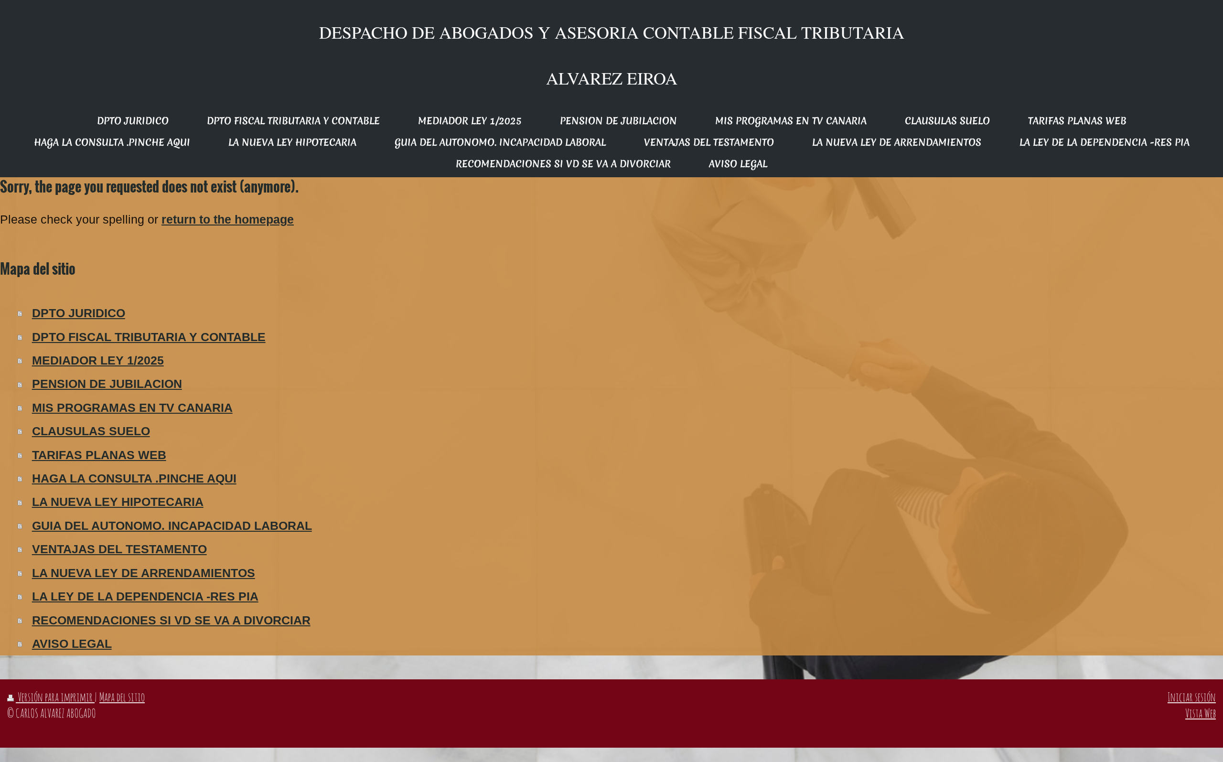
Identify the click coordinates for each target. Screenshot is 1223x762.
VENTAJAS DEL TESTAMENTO (119, 549)
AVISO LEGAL (72, 643)
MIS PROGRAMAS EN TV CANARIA (132, 407)
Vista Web (1200, 713)
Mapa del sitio (122, 696)
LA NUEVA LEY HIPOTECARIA (118, 501)
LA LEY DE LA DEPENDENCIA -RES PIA (145, 596)
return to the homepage (227, 219)
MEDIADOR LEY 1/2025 (98, 360)
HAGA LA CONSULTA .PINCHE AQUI (134, 478)
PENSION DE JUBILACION (107, 383)
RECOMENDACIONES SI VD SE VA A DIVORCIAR (171, 620)
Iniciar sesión (1192, 696)
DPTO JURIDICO (78, 313)
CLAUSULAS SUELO (91, 431)
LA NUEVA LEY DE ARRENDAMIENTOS (143, 573)
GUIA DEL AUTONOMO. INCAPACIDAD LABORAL (172, 525)
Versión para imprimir (55, 696)
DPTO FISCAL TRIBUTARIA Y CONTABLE (149, 337)
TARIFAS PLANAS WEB (99, 455)
